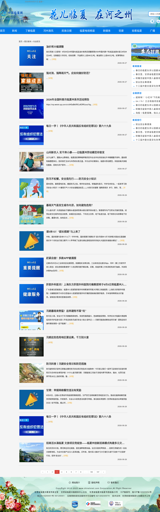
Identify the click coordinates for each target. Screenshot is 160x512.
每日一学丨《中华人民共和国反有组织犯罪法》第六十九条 (78, 126)
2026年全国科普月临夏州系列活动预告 (67, 99)
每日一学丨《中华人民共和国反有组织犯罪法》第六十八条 (78, 416)
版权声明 (95, 482)
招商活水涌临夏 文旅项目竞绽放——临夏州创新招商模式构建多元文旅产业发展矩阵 (85, 443)
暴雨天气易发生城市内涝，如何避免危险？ (70, 205)
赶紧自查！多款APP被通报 (61, 258)
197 (98, 472)
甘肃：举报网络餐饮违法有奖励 (63, 390)
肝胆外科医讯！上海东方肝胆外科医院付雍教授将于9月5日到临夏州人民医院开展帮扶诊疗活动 (86, 284)
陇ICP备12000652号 (142, 492)
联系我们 (115, 482)
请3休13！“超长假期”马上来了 (63, 231)
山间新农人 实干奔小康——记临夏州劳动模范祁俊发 (75, 152)
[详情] (54, 59)
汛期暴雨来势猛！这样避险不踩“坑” (66, 311)
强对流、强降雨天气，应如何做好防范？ (68, 73)
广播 (152, 30)
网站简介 (76, 482)
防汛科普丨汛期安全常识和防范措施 (66, 363)
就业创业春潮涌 (144, 82)
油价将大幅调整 (55, 46)
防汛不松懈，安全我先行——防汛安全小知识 (71, 178)
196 (91, 472)
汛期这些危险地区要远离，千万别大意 (67, 337)
